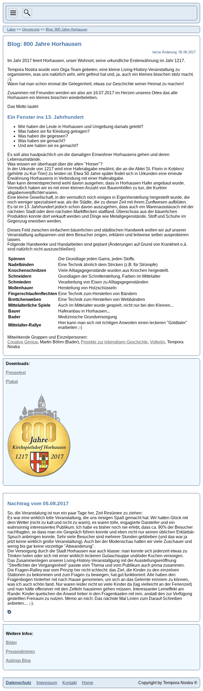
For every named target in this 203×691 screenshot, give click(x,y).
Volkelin (157, 342)
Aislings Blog (18, 660)
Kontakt (69, 682)
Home (14, 75)
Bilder (11, 642)
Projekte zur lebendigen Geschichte (114, 342)
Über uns (12, 35)
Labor (14, 56)
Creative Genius (22, 342)
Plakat (12, 381)
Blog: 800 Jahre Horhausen (66, 29)
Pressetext (16, 372)
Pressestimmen (20, 651)
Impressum (46, 682)
